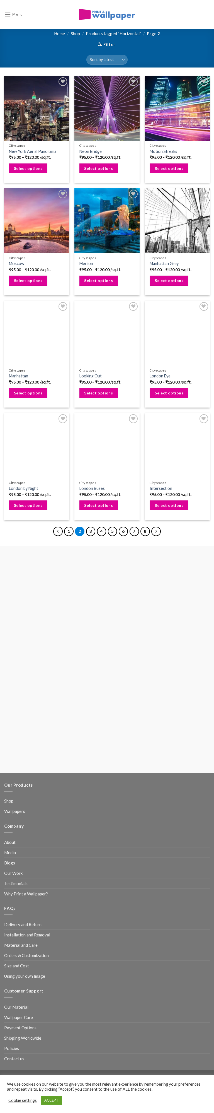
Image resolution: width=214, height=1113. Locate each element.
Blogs (9, 697)
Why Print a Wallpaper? (26, 728)
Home (59, 33)
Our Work (13, 708)
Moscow (16, 263)
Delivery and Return (23, 759)
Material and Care (21, 780)
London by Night (23, 488)
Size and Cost (16, 801)
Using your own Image (24, 811)
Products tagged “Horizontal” (113, 33)
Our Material (16, 842)
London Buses (92, 488)
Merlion (86, 263)
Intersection (161, 488)
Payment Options (20, 862)
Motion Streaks (163, 151)
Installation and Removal (27, 770)
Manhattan (18, 376)
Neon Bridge (90, 151)
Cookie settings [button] (22, 1100)
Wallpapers (14, 646)
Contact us (14, 893)
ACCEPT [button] (51, 1100)
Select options (28, 168)
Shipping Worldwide (22, 873)
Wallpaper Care (18, 852)
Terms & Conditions (157, 925)
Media (10, 687)
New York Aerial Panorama (32, 151)
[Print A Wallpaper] (107, 14)
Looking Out (90, 376)
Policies (11, 883)
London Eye (160, 376)
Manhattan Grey (164, 263)
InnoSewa (107, 931)
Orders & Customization (26, 790)
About (10, 677)
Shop (75, 33)
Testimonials (16, 718)
